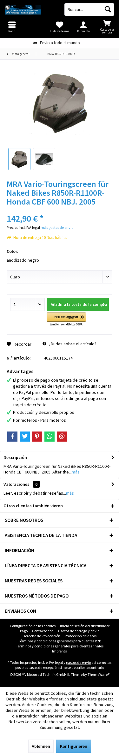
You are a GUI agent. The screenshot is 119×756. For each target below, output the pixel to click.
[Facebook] (12, 437)
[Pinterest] (37, 437)
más (76, 472)
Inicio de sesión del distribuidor (84, 625)
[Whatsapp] (49, 437)
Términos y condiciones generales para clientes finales (59, 646)
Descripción (15, 457)
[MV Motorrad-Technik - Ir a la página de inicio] (30, 9)
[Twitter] (25, 437)
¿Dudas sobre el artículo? (72, 344)
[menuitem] (107, 27)
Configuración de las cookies (33, 625)
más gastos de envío (57, 227)
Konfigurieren (73, 746)
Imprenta (59, 651)
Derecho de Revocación (41, 636)
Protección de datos (80, 636)
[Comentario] (59, 210)
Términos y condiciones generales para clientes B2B (59, 641)
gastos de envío (78, 662)
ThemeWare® (98, 674)
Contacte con (43, 630)
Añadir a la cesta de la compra (79, 304)
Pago (24, 630)
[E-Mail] (62, 437)
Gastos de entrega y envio (78, 630)
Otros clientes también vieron (33, 506)
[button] (66, 320)
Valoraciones (16, 484)
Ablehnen (41, 746)
